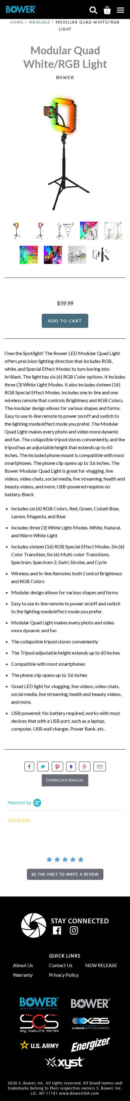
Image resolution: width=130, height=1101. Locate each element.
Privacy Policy (64, 975)
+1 (84, 766)
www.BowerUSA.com (79, 1094)
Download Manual (65, 780)
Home (17, 22)
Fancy (71, 766)
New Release (101, 965)
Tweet (43, 766)
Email (99, 766)
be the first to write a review (65, 874)
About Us (23, 965)
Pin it (57, 766)
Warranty (23, 975)
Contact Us (61, 965)
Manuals (39, 22)
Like (29, 766)
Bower (65, 77)
